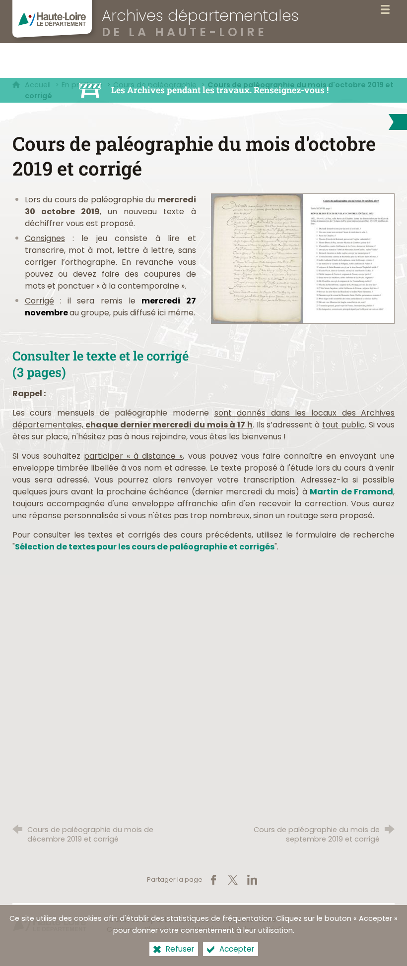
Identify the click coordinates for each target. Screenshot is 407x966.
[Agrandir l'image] (303, 258)
